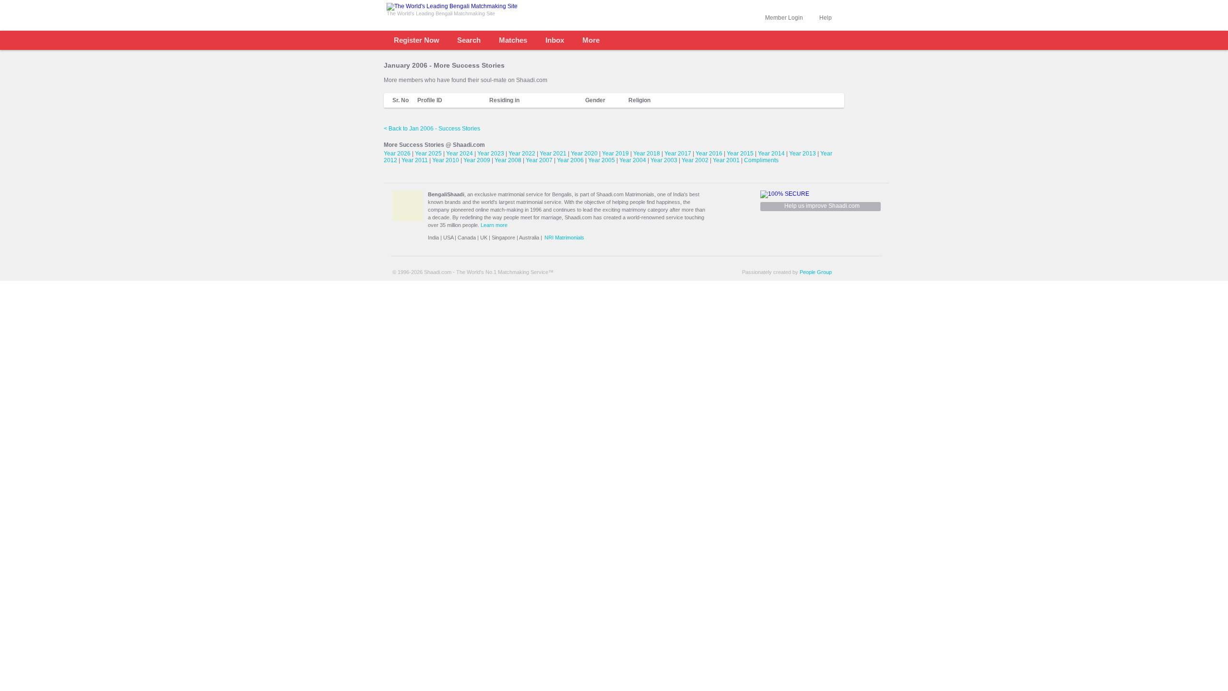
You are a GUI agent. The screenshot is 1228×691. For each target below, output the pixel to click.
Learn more (494, 225)
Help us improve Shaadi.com (822, 206)
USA (448, 237)
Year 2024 (459, 153)
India (433, 237)
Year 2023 (490, 153)
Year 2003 (663, 160)
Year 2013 (802, 153)
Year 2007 (539, 160)
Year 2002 (695, 160)
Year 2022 (521, 153)
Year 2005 (601, 160)
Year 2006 (570, 160)
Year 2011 (414, 160)
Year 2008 (508, 160)
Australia (529, 237)
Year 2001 (726, 160)
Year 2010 (445, 160)
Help (825, 17)
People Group (816, 272)
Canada (467, 237)
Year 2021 (553, 153)
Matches (513, 40)
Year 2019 (615, 153)
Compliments (761, 160)
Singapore (503, 237)
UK (483, 237)
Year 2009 (476, 160)
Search (469, 40)
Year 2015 (740, 153)
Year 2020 (584, 153)
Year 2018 (646, 153)
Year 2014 (771, 153)
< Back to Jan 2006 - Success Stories (432, 128)
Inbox (554, 40)
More (591, 40)
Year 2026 (397, 153)
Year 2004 (632, 160)
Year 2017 (677, 153)
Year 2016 (709, 153)
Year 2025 (428, 153)
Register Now (416, 40)
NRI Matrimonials (564, 237)
